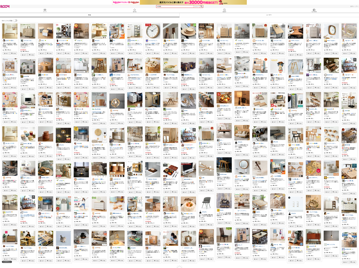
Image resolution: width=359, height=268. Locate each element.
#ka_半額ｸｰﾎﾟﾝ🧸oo (80, 216)
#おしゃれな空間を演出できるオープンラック (27, 215)
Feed (45, 10)
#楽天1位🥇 (328, 79)
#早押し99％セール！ (45, 216)
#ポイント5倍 (291, 182)
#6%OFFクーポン (239, 179)
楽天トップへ (354, 6)
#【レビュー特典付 (150, 43)
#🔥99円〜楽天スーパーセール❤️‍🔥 (188, 148)
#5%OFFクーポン (96, 182)
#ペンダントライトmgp (259, 180)
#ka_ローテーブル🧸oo (241, 76)
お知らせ (224, 10)
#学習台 (165, 250)
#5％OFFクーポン (221, 77)
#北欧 (133, 217)
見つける (135, 10)
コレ (6, 53)
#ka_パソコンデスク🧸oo (116, 147)
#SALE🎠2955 (136, 79)
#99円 (343, 77)
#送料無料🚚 (291, 79)
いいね (14, 53)
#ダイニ (345, 254)
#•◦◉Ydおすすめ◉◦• (97, 112)
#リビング (138, 217)
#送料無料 (273, 247)
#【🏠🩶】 (220, 143)
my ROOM (314, 10)
